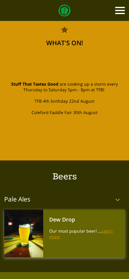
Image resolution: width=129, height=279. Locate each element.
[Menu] (120, 10)
